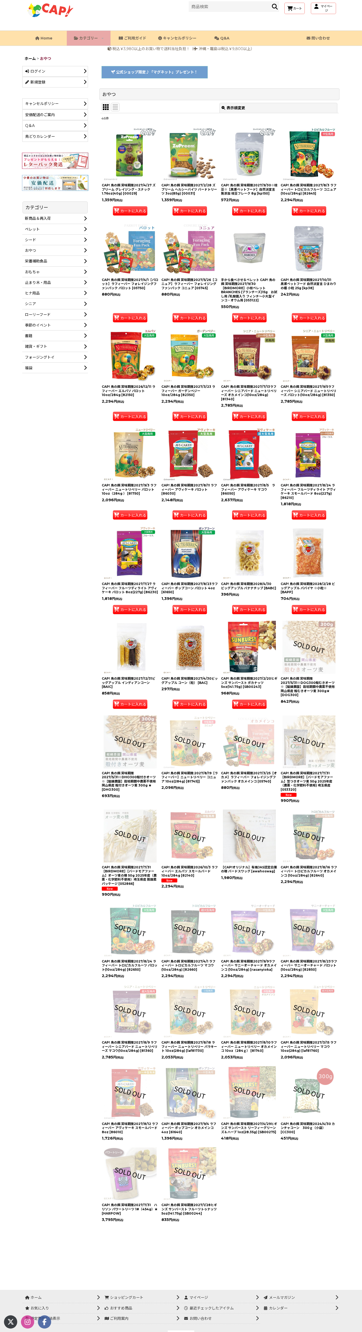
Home (45, 38)
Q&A (224, 38)
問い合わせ (320, 38)
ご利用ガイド (134, 38)
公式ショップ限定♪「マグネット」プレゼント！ (156, 72)
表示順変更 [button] (236, 107)
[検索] (275, 7)
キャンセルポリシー (179, 38)
